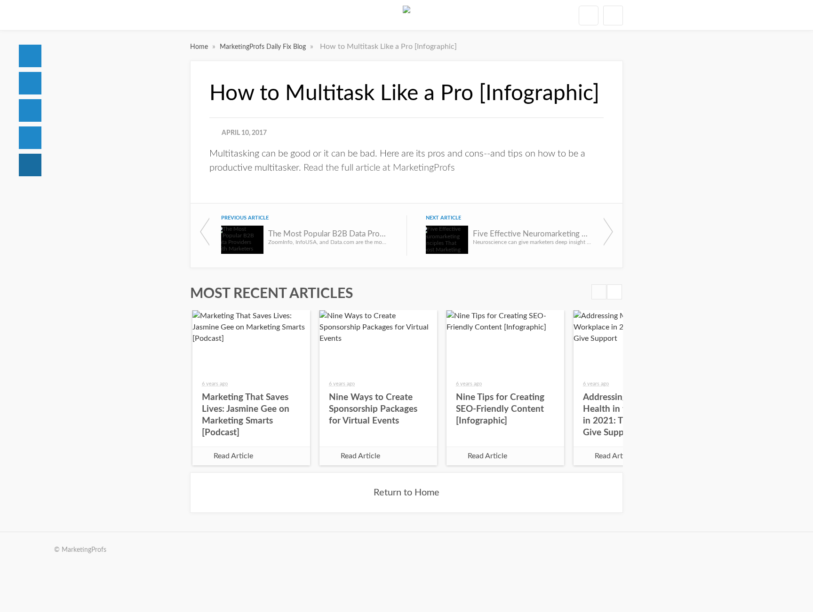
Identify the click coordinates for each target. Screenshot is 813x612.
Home (30, 56)
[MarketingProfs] (406, 15)
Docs (30, 83)
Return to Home (406, 492)
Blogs (30, 165)
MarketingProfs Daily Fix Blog (264, 47)
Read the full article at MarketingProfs (379, 168)
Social (30, 110)
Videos (30, 137)
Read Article (233, 456)
